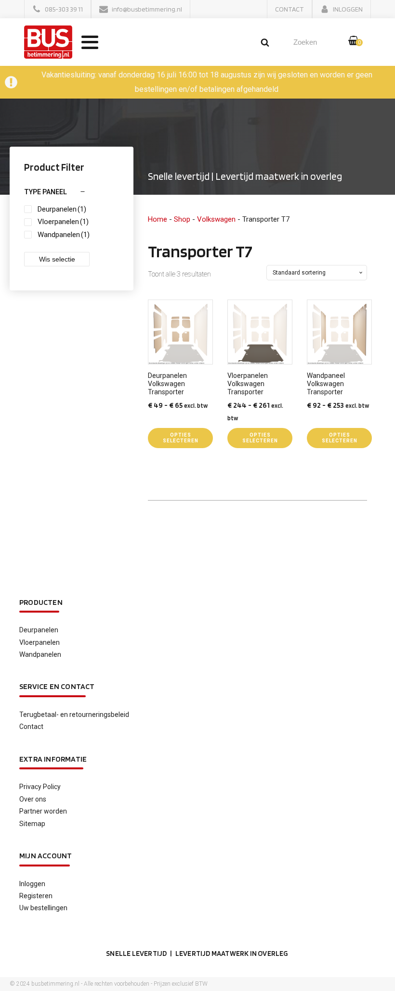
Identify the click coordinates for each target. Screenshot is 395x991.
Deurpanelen (38, 630)
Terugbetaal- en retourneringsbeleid (74, 714)
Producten (41, 602)
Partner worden (43, 811)
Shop (182, 219)
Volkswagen (216, 219)
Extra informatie (53, 759)
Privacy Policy (40, 786)
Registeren (36, 896)
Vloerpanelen (39, 642)
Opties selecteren (180, 437)
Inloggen (32, 884)
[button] (57, 9)
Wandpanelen (40, 654)
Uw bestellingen (43, 908)
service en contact (57, 686)
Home (157, 219)
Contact (31, 726)
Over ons (32, 799)
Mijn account (45, 855)
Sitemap (32, 824)
